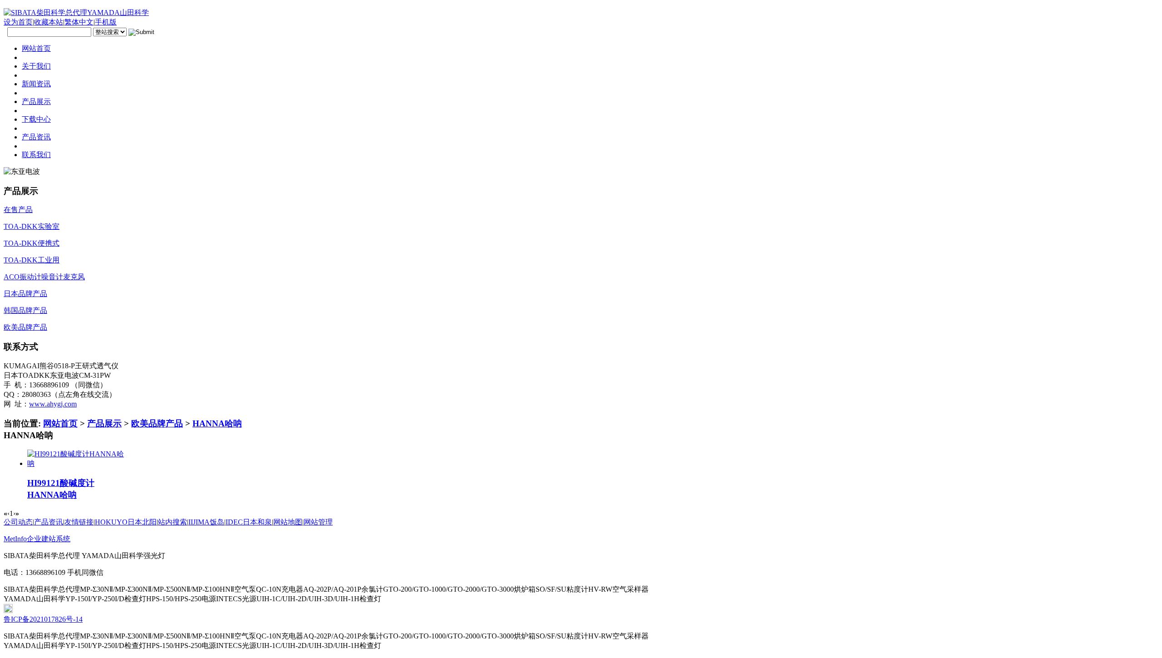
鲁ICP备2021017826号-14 (43, 619)
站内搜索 (172, 522)
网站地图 (287, 522)
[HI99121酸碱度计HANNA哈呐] (76, 463)
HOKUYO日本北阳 (126, 522)
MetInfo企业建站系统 (37, 539)
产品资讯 (48, 522)
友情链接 (79, 522)
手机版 (106, 22)
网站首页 (60, 423)
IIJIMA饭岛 (206, 522)
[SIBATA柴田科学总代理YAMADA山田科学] (76, 12)
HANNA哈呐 (217, 423)
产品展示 (104, 423)
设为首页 (18, 22)
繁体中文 (79, 22)
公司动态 (18, 522)
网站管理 (318, 522)
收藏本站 (48, 22)
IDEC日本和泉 (249, 522)
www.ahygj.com (53, 404)
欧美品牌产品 (157, 423)
